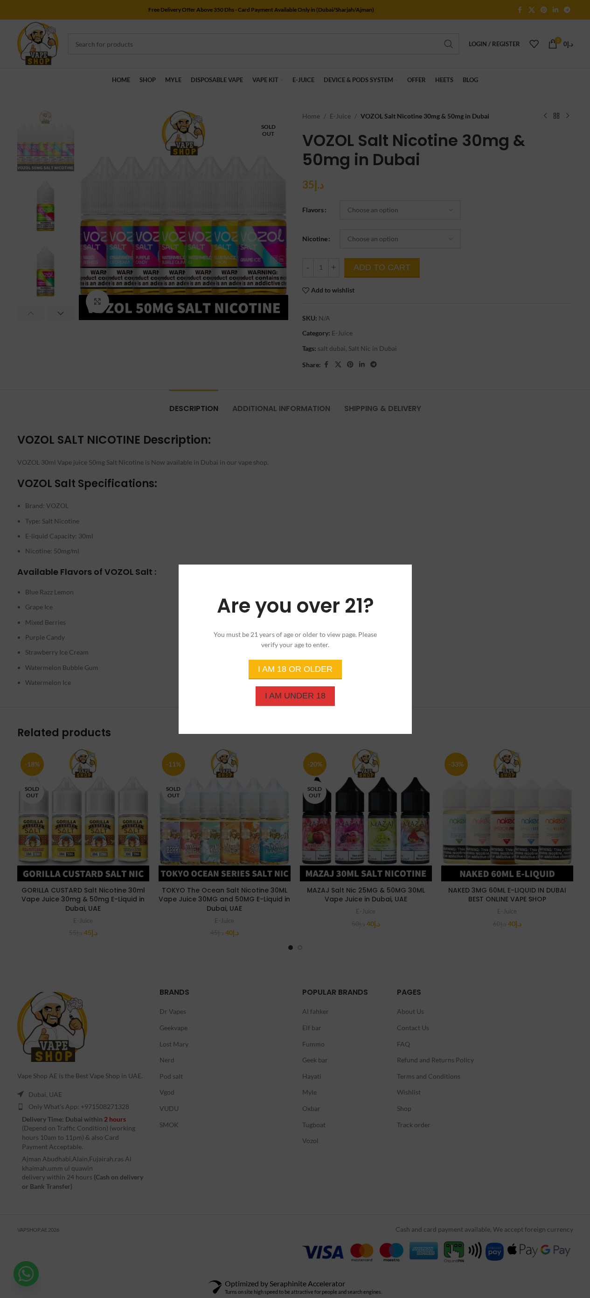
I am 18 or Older (295, 668)
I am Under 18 (295, 695)
